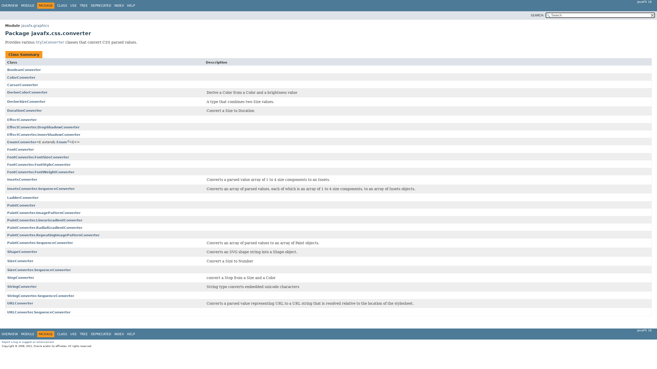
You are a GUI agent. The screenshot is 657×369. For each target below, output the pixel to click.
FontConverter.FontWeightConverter (40, 172)
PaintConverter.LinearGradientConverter (44, 220)
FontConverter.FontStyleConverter (39, 165)
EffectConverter (22, 120)
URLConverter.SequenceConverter (39, 312)
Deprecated (101, 5)
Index (119, 5)
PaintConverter (21, 205)
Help (131, 5)
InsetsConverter (22, 179)
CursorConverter (22, 85)
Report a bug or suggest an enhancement (28, 342)
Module (27, 5)
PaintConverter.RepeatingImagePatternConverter (53, 235)
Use (73, 5)
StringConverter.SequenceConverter (40, 296)
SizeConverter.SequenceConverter (39, 270)
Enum (61, 142)
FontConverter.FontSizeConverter (38, 157)
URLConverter (20, 303)
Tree (84, 5)
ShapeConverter (22, 252)
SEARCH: (537, 15)
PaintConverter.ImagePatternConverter (44, 213)
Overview (10, 5)
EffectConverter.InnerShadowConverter (43, 135)
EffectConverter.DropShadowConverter (43, 127)
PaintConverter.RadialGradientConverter (44, 228)
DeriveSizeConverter (26, 102)
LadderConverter (22, 198)
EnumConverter (21, 142)
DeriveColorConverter (27, 92)
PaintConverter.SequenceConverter (40, 243)
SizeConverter (20, 261)
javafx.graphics (35, 26)
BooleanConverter (24, 70)
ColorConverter (21, 77)
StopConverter (20, 278)
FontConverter (20, 149)
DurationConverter (24, 110)
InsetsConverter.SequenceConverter (41, 189)
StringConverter (22, 287)
